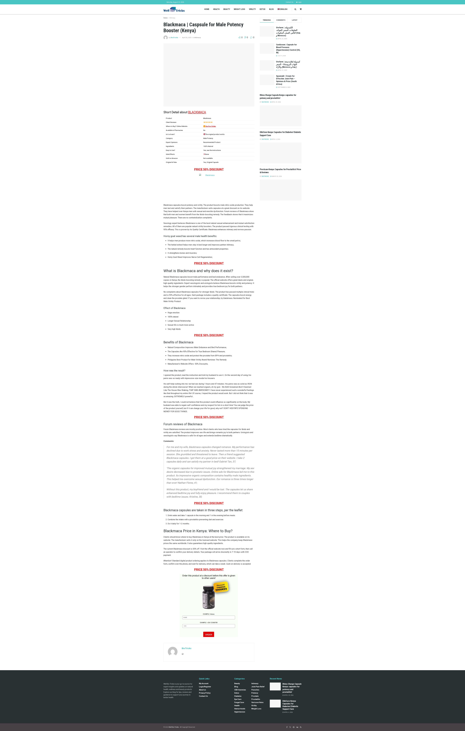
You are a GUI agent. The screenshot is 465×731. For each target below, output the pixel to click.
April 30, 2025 (186, 37)
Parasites (255, 690)
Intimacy (172, 18)
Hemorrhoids (239, 709)
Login (300, 2)
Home (206, 9)
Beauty (226, 9)
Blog (271, 9)
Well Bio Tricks (174, 727)
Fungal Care (239, 702)
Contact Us (289, 2)
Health (216, 9)
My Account (203, 683)
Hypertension (239, 712)
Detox (262, 9)
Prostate (255, 696)
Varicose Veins (257, 702)
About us (202, 690)
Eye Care (237, 699)
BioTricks (174, 37)
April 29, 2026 (276, 102)
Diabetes (237, 696)
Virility (252, 9)
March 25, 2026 (276, 176)
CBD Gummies (240, 690)
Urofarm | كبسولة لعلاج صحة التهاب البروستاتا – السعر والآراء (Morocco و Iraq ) (288, 64)
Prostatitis (255, 699)
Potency (254, 693)
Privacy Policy (204, 693)
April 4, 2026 (275, 139)
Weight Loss (239, 9)
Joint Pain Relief (257, 687)
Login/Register (205, 687)
